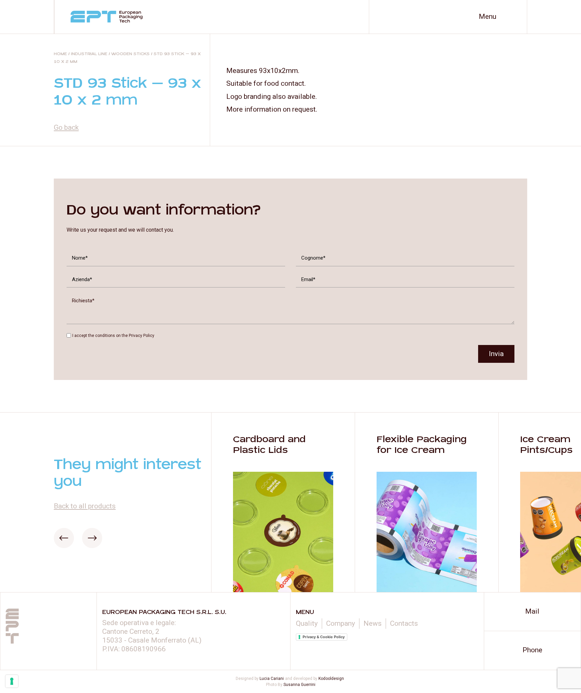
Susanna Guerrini (299, 684)
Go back (66, 127)
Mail (532, 611)
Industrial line (89, 53)
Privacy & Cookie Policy (324, 636)
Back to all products (85, 506)
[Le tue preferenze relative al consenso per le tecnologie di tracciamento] (11, 681)
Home (60, 53)
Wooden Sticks (130, 53)
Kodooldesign (331, 678)
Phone (532, 650)
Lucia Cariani (272, 678)
